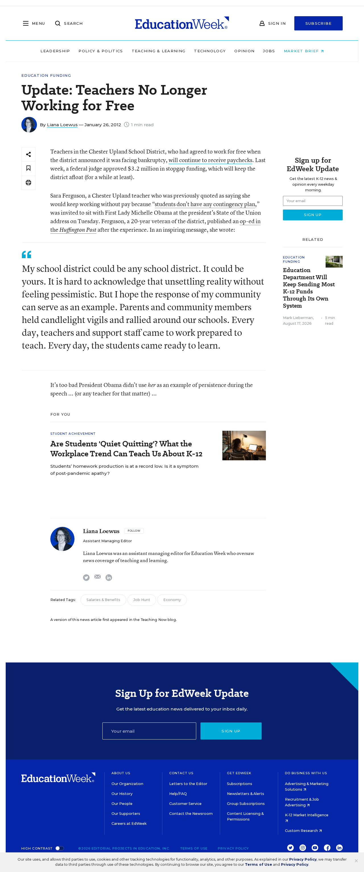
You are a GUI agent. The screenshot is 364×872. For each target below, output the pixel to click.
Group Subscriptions (246, 803)
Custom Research (302, 830)
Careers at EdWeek (128, 823)
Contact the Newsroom (191, 813)
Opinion (244, 51)
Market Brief (302, 51)
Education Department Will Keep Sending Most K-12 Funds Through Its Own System (309, 288)
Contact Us (181, 773)
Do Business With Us (306, 773)
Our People (122, 803)
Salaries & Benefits (103, 600)
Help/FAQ (178, 794)
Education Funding (46, 75)
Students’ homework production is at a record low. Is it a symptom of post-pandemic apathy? (124, 469)
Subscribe (318, 23)
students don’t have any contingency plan (205, 204)
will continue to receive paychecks (210, 160)
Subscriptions (239, 784)
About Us (121, 773)
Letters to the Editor (188, 784)
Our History (122, 794)
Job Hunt (141, 600)
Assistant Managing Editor (107, 541)
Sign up (231, 731)
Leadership (55, 51)
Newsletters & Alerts (245, 794)
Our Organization (127, 784)
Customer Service (185, 803)
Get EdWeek (239, 773)
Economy (172, 600)
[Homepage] (182, 23)
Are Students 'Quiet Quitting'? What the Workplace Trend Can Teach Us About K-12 (126, 449)
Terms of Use (194, 848)
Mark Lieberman (298, 318)
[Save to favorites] (28, 168)
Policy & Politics (100, 51)
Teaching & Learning (159, 51)
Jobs (269, 51)
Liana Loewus (62, 124)
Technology (210, 51)
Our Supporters (125, 813)
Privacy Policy (233, 848)
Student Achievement (73, 434)
